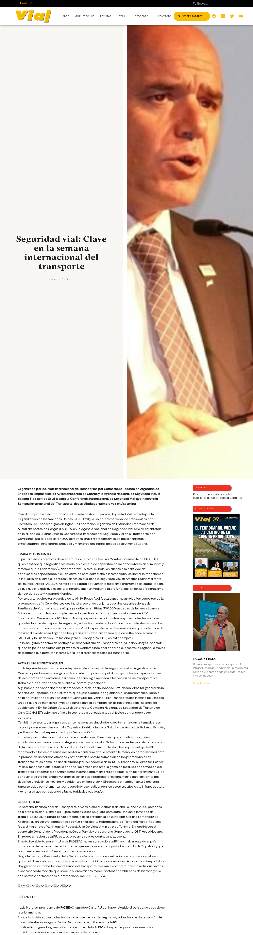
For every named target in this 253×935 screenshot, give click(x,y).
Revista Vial (27, 3)
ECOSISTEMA (204, 658)
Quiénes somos (84, 16)
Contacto (164, 16)
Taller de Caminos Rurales (190, 16)
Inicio (65, 16)
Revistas (105, 16)
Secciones (141, 16)
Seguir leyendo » (201, 683)
